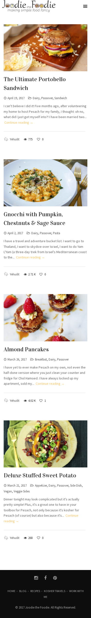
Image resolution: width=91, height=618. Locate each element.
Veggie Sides (22, 491)
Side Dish (76, 485)
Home (11, 591)
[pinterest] (55, 578)
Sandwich (60, 98)
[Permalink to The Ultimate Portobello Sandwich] (45, 47)
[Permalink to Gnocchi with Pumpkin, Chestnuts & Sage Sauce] (45, 182)
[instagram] (36, 578)
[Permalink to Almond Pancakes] (45, 317)
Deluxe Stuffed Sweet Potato (40, 475)
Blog (22, 591)
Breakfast (41, 359)
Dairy (36, 98)
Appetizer (41, 485)
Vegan (8, 491)
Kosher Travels (54, 591)
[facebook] (45, 578)
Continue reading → (18, 122)
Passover (47, 98)
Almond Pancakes (26, 349)
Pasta (56, 233)
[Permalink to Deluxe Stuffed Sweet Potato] (45, 443)
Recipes (35, 591)
